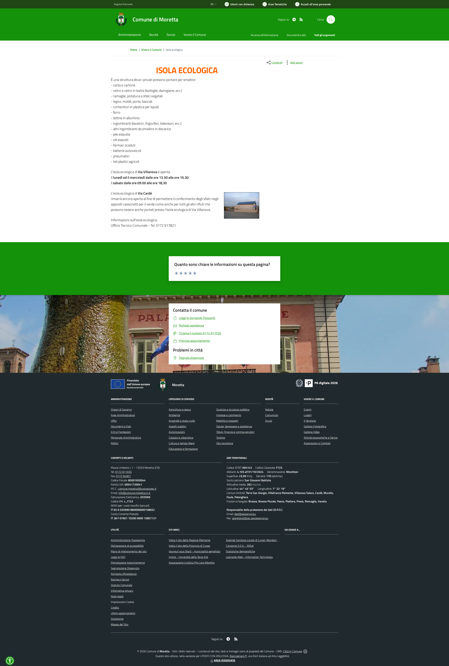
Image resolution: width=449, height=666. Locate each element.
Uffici (114, 421)
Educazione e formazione (183, 449)
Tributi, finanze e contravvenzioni (235, 432)
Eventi (307, 409)
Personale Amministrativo (126, 437)
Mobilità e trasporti (227, 421)
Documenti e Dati (121, 426)
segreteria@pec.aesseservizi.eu (250, 518)
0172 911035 (123, 472)
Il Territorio (310, 421)
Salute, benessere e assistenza (234, 426)
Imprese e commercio (228, 415)
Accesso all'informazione (264, 35)
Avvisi (268, 421)
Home (133, 50)
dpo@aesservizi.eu (245, 514)
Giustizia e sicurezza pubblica (232, 409)
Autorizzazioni (177, 432)
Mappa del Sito (119, 624)
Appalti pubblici (177, 426)
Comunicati (271, 415)
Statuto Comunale (121, 585)
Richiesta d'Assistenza (124, 574)
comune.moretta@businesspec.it (137, 489)
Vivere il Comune (151, 50)
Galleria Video (312, 432)
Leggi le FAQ (118, 557)
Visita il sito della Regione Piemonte (189, 540)
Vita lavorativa (224, 443)
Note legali (117, 596)
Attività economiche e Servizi (321, 437)
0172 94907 (123, 476)
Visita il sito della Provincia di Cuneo (189, 546)
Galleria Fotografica (315, 426)
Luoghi (307, 415)
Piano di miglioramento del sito (129, 551)
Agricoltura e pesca (180, 409)
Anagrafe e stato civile (182, 421)
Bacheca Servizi (120, 579)
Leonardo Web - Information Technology (249, 557)
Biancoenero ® (238, 656)
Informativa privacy (122, 591)
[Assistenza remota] (305, 651)
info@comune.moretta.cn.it (134, 493)
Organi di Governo (121, 409)
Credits (115, 607)
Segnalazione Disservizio (125, 568)
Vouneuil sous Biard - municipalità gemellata (194, 551)
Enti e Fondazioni (121, 432)
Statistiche (117, 619)
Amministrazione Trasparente (128, 540)
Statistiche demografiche (240, 551)
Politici (114, 443)
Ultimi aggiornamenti (123, 613)
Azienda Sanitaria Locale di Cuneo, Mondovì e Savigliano (258, 540)
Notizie (269, 409)
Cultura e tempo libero (182, 443)
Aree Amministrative (123, 415)
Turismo (220, 437)
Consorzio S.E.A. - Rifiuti (240, 546)
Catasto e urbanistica (181, 437)
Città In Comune (292, 651)
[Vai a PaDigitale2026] (316, 382)
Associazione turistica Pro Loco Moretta (192, 562)
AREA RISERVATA (224, 660)
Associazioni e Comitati (317, 443)
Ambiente (174, 415)
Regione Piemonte (123, 4)
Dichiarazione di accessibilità (127, 546)
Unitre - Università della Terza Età (188, 557)
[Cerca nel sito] (331, 19)
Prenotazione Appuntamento (128, 562)
